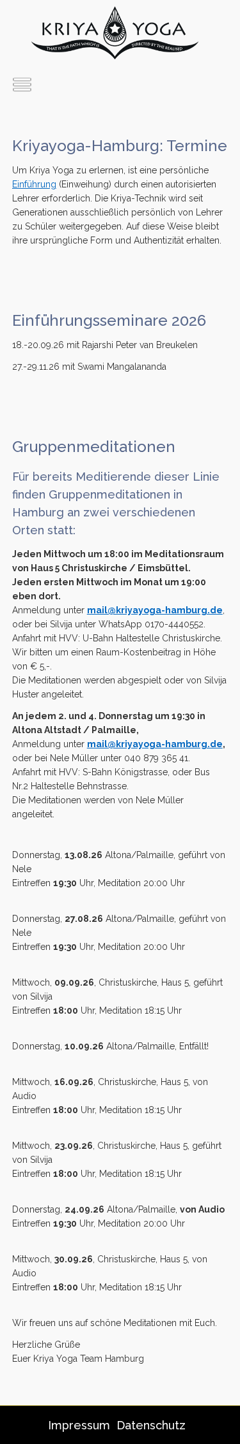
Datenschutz (151, 1425)
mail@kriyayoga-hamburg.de (155, 610)
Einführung (34, 184)
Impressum (79, 1425)
